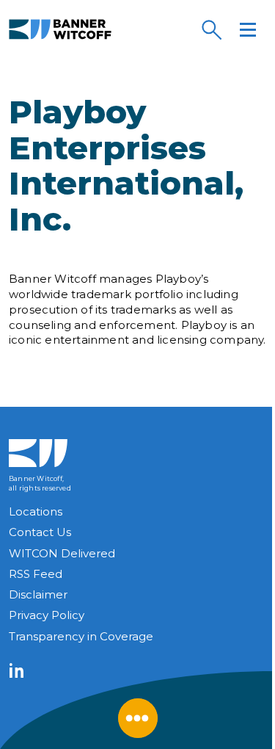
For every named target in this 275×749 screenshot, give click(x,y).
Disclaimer (38, 594)
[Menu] (248, 29)
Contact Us (40, 532)
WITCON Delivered (62, 553)
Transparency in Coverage (81, 636)
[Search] (211, 29)
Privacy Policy (46, 615)
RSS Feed (35, 574)
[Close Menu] (138, 718)
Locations (35, 511)
